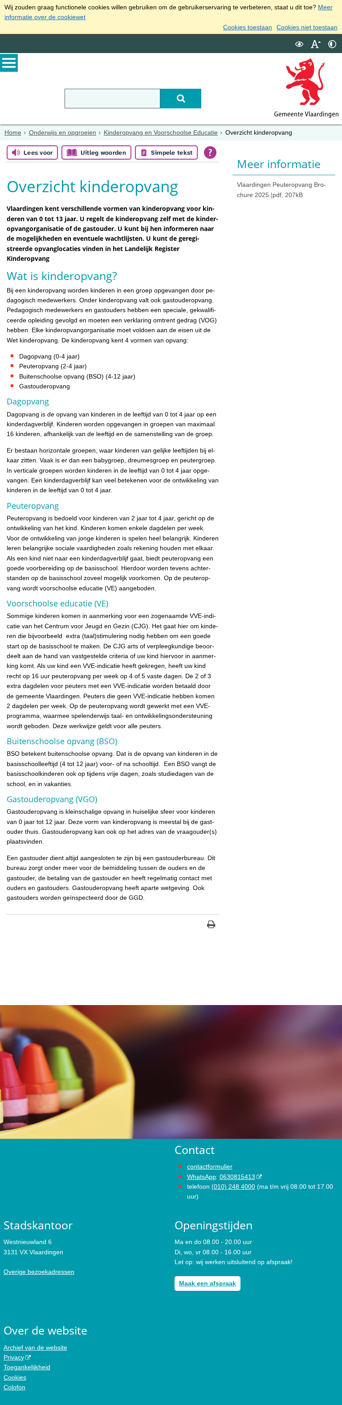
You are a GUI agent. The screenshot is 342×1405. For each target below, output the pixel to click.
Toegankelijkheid (27, 1367)
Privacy (14, 1357)
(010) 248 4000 (233, 1186)
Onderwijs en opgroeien (62, 132)
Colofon (14, 1387)
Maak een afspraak (207, 1283)
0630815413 (237, 1176)
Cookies (15, 1377)
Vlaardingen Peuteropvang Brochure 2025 (281, 189)
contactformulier (209, 1166)
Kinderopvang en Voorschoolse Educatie (161, 132)
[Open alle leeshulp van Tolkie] (210, 152)
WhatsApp (201, 1176)
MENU (9, 63)
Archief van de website (35, 1347)
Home (12, 132)
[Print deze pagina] (211, 925)
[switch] (299, 44)
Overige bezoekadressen (39, 1271)
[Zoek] (180, 98)
